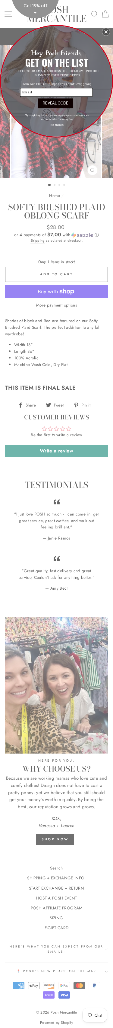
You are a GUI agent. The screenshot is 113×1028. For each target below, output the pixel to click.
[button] (106, 31)
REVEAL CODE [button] (55, 103)
